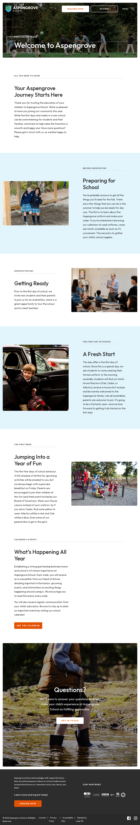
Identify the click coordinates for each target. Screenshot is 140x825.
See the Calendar (28, 625)
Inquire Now (75, 9)
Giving (104, 9)
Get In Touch (70, 720)
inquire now (28, 803)
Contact (42, 817)
